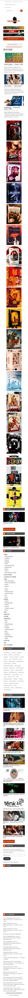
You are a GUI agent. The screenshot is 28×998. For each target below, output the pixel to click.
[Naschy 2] (14, 307)
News (5, 612)
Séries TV (7, 570)
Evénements (7, 561)
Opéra (6, 631)
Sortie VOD (6, 640)
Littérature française (9, 593)
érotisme (14, 663)
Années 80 (15, 678)
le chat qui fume (7, 663)
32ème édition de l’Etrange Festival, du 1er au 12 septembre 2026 (13, 709)
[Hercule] (14, 432)
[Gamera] (14, 349)
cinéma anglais (12, 661)
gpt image (5, 934)
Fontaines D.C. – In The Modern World (11, 547)
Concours (21, 1)
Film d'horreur (15, 674)
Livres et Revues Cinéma (9, 565)
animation (19, 652)
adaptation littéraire (8, 665)
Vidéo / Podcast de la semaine (10, 572)
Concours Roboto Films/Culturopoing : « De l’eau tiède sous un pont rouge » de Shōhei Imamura (13, 979)
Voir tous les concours (13, 38)
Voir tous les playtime (9, 529)
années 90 (14, 652)
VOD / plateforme (8, 645)
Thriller (5, 683)
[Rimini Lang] (14, 465)
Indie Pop (5, 659)
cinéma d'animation (13, 672)
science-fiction (11, 676)
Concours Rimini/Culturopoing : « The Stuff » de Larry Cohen (12, 919)
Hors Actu (7, 606)
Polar (6, 595)
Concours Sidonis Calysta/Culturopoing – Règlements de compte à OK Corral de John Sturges (13, 984)
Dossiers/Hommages (9, 556)
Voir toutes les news (9, 841)
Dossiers (6, 584)
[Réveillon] (14, 140)
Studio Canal (17, 654)
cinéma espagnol (7, 674)
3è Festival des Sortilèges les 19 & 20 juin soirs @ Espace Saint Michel (13, 780)
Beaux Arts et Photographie (10, 582)
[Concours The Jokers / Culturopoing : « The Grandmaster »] (13, 35)
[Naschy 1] (14, 286)
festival (15, 685)
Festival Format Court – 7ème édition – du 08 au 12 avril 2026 (14, 795)
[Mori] (14, 453)
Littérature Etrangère (9, 591)
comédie (20, 678)
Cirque (6, 620)
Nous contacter (8, 7)
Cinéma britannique (8, 678)
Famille (20, 659)
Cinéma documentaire (13, 683)
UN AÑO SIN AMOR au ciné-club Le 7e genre (12, 752)
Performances (7, 635)
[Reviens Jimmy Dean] (14, 182)
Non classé (6, 614)
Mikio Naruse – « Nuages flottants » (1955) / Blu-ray (13, 822)
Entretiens (7, 560)
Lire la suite (12, 72)
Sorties (6, 597)
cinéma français (18, 687)
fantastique (21, 672)
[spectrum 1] (14, 506)
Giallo (5, 676)
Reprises (6, 569)
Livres (5, 579)
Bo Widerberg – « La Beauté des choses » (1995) (12, 108)
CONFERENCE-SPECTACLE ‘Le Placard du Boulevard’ (13, 739)
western (5, 661)
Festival (6, 563)
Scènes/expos (7, 618)
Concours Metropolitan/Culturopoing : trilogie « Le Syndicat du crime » (12, 938)
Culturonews (15, 1)
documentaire (20, 681)
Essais (6, 588)
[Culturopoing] (14, 24)
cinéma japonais (12, 681)
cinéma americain (7, 689)
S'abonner (7, 858)
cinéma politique (19, 667)
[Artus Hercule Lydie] (14, 411)
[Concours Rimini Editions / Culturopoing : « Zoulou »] (13, 28)
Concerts (6, 601)
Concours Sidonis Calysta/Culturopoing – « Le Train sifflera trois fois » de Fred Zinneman (13, 963)
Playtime (6, 616)
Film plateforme (8, 575)
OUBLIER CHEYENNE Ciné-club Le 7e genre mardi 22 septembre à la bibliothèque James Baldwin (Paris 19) (13, 725)
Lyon (21, 674)
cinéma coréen (17, 665)
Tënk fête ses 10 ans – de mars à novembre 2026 (13, 809)
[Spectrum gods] (14, 390)
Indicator (6, 667)
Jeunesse (6, 590)
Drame (12, 687)
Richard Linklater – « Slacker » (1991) (13, 64)
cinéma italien (7, 687)
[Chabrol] (14, 369)
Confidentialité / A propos (10, 4)
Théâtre (6, 638)
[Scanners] (14, 244)
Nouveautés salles (8, 567)
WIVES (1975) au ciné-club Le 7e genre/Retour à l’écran (13, 837)
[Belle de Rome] (14, 265)
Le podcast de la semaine (10, 577)
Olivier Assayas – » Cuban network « (13, 86)
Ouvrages (6, 633)
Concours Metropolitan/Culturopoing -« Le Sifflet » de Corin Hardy (13, 968)
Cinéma (5, 554)
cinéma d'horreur (19, 670)
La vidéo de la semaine (9, 608)
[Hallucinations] (14, 202)
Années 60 (10, 654)
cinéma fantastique (8, 685)
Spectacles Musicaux (9, 636)
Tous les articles (8, 1)
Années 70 (6, 681)
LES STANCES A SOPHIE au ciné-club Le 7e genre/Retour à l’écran (11, 766)
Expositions (7, 627)
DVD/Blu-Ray (7, 558)
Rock (10, 659)
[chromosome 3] (14, 223)
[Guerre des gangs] (14, 328)
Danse (6, 622)
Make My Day (15, 659)
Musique (6, 599)
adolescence (12, 667)
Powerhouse (6, 670)
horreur (5, 672)
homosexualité (7, 652)
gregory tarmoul (6, 928)
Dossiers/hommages (9, 603)
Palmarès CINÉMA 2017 (15, 934)
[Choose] (14, 161)
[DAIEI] (14, 486)
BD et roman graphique (9, 581)
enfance (5, 654)
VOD (5, 643)
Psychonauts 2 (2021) (7, 523)
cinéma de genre (20, 661)
